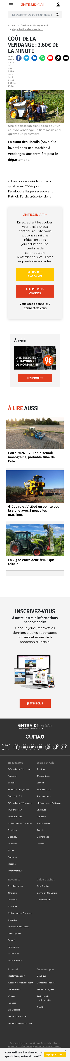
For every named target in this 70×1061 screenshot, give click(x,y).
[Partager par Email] (66, 58)
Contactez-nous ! (46, 982)
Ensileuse (12, 830)
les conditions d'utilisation (48, 1046)
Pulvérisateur (15, 809)
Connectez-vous (35, 308)
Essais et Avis (45, 762)
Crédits (40, 1007)
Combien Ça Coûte (47, 892)
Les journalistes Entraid (20, 1023)
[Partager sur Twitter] (26, 58)
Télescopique (43, 776)
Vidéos (11, 996)
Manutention (15, 816)
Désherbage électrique (19, 769)
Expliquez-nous (55, 1054)
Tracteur (12, 776)
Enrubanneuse (15, 886)
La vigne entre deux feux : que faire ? (31, 562)
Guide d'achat (45, 879)
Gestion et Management (34, 25)
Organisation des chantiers (27, 29)
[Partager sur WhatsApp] (42, 58)
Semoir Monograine (18, 789)
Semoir (11, 782)
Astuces (12, 1002)
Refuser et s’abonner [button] (35, 274)
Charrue (12, 892)
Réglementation (16, 975)
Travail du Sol (15, 796)
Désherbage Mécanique (20, 803)
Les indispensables (17, 1016)
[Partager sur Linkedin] (34, 58)
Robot (11, 850)
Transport (13, 857)
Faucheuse (13, 953)
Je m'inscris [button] (35, 703)
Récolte (12, 863)
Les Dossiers (14, 1009)
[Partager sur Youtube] (50, 58)
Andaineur (13, 947)
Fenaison (12, 843)
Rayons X (14, 879)
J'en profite (35, 378)
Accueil (12, 25)
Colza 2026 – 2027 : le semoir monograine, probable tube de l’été (31, 457)
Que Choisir (43, 886)
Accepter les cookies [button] (35, 291)
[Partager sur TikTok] (58, 58)
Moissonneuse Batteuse (20, 823)
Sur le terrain (14, 989)
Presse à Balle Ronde (18, 926)
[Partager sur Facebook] (19, 58)
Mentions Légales (45, 989)
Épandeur (13, 836)
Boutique (41, 975)
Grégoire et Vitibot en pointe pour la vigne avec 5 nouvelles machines (34, 510)
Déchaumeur (15, 960)
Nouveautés (15, 762)
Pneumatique (15, 870)
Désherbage (43, 836)
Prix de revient (44, 899)
